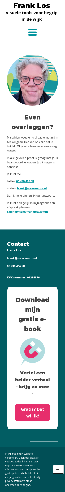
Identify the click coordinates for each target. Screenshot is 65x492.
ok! (58, 469)
